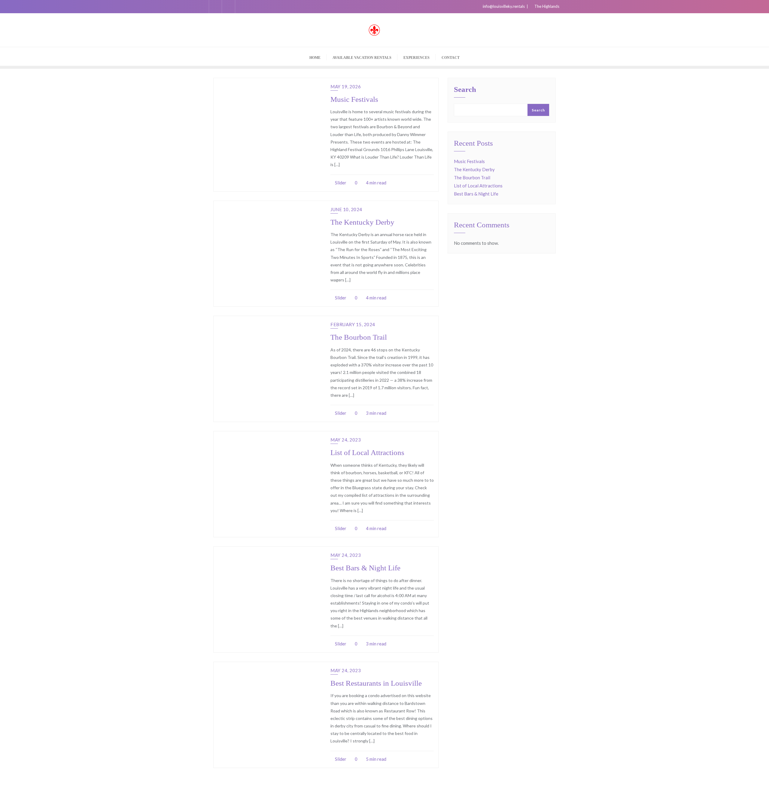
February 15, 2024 (352, 324)
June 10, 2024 (346, 209)
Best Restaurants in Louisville (376, 683)
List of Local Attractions (367, 452)
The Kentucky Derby (362, 222)
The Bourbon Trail (358, 337)
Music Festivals (354, 99)
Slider (340, 182)
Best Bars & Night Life (365, 568)
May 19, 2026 (345, 86)
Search (465, 89)
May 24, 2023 (345, 439)
